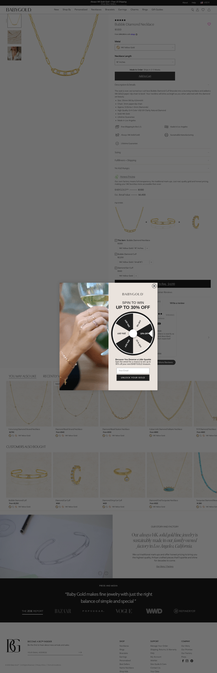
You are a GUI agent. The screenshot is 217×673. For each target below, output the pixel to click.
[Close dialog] (154, 286)
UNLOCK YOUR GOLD (133, 377)
